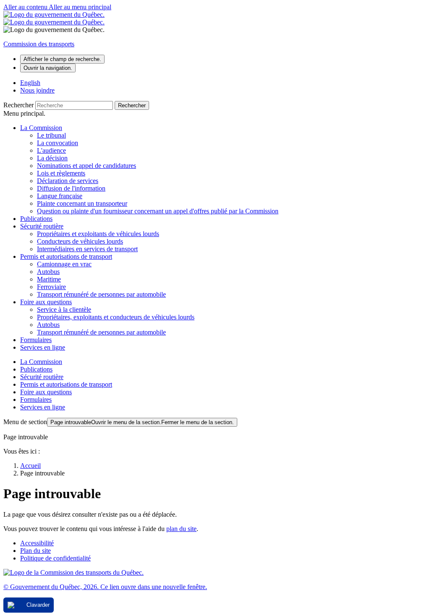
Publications (36, 218)
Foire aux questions (46, 301)
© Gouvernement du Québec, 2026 (105, 586)
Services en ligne (42, 347)
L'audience (51, 150)
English (30, 82)
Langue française (59, 195)
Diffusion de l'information (71, 188)
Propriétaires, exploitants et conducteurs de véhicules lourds (115, 317)
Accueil (30, 465)
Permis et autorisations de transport (66, 256)
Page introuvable (142, 422)
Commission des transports (38, 44)
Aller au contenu (26, 7)
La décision (52, 158)
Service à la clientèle (64, 309)
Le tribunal (51, 135)
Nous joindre (37, 90)
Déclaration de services (67, 180)
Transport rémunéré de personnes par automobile (101, 294)
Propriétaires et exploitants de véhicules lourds (98, 233)
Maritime (49, 279)
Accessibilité (37, 543)
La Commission (41, 127)
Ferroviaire (51, 286)
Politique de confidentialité (55, 558)
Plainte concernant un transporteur (82, 203)
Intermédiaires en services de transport (87, 248)
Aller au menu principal (80, 7)
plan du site (181, 528)
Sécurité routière (41, 226)
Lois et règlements (61, 173)
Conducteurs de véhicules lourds (80, 241)
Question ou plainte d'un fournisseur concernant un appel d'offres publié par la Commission (157, 211)
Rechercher (18, 105)
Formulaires (36, 339)
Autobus (48, 271)
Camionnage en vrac (64, 264)
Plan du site (35, 550)
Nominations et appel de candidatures (86, 165)
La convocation (57, 142)
